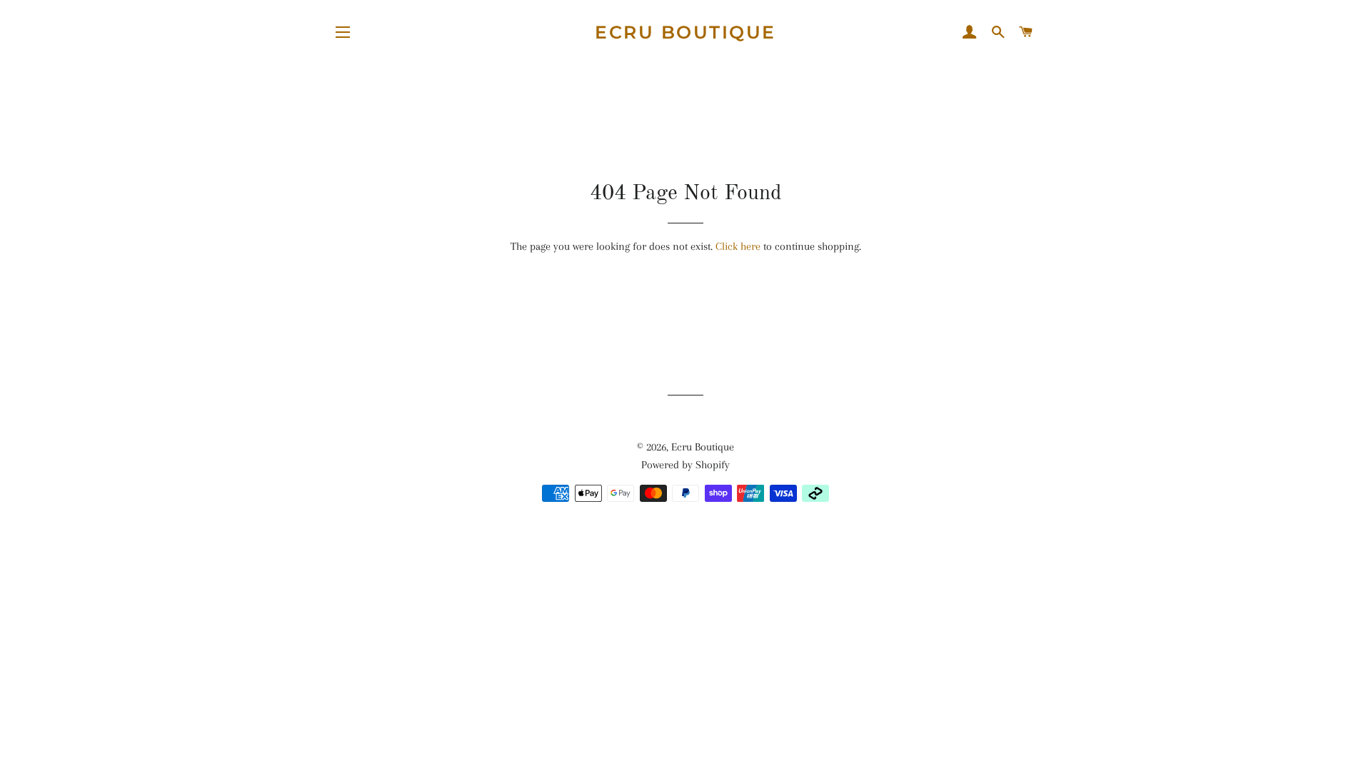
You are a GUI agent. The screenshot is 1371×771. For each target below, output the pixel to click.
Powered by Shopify (685, 464)
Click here (737, 246)
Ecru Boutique (685, 32)
